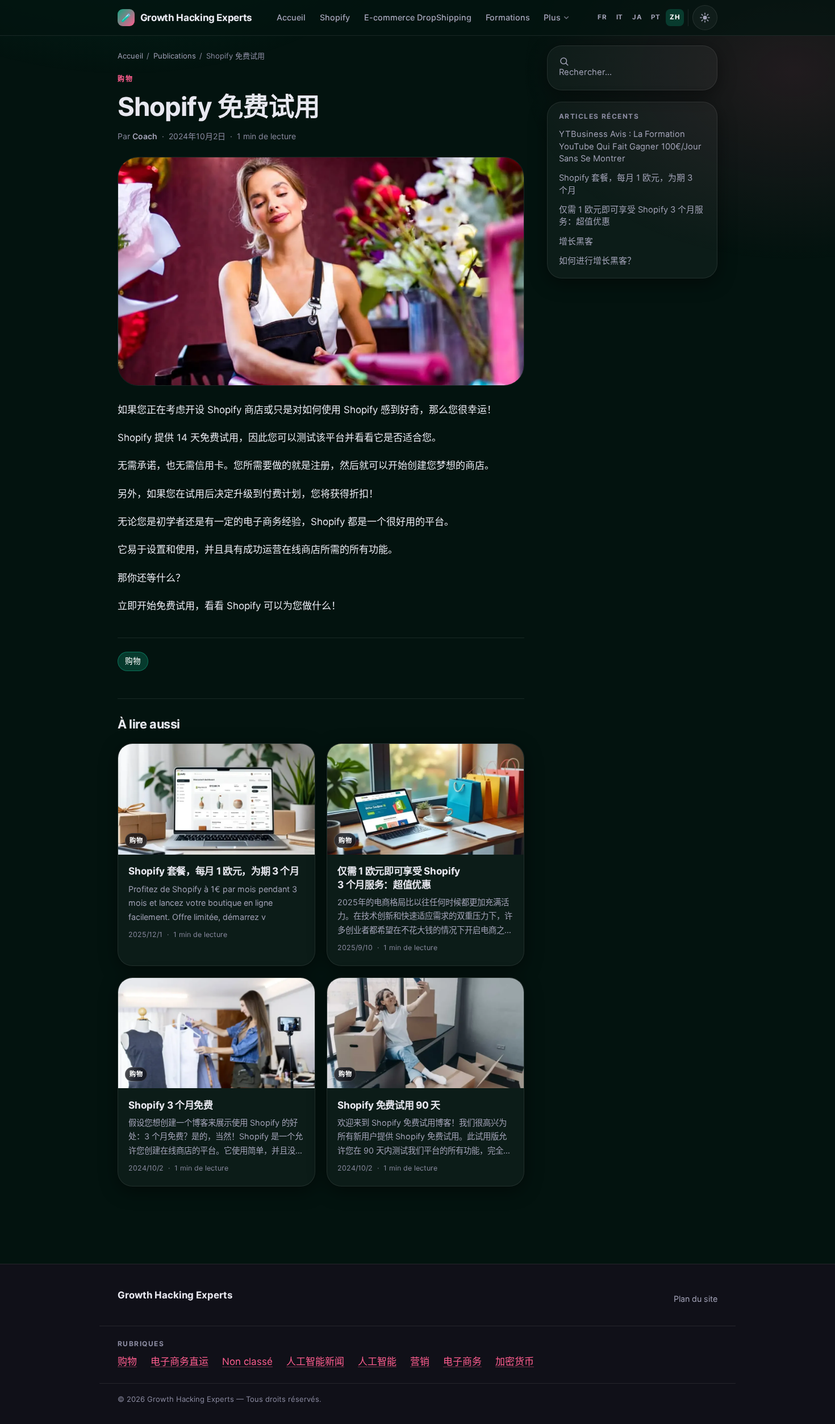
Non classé (247, 1361)
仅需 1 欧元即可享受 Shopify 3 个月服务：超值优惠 (631, 216)
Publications (174, 55)
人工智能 (377, 1361)
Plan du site (695, 1299)
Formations (508, 17)
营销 (419, 1361)
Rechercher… (585, 72)
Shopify (335, 17)
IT (619, 17)
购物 (125, 78)
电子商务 (462, 1361)
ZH (675, 17)
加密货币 (514, 1361)
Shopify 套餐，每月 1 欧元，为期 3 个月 (625, 184)
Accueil (291, 17)
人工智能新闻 (315, 1361)
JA (637, 17)
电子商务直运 (179, 1361)
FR (602, 17)
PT (655, 17)
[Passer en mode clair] (704, 17)
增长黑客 (576, 241)
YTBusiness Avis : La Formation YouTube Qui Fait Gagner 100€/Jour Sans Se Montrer (630, 146)
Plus (552, 17)
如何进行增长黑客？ (597, 261)
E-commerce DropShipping (417, 17)
